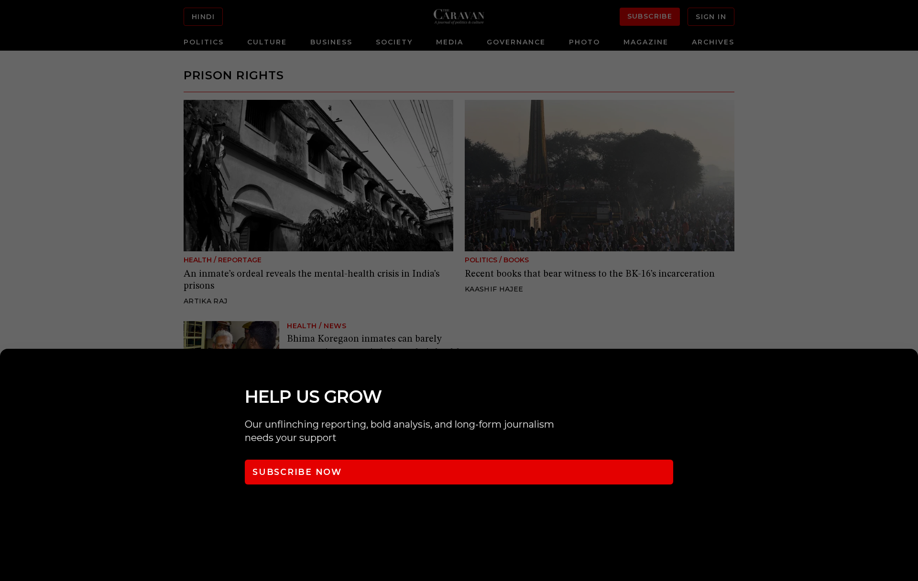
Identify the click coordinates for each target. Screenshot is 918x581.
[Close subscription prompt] (908, 369)
